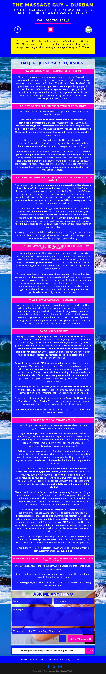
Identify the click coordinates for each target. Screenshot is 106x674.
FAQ (68, 659)
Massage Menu (38, 659)
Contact (77, 659)
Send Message (79, 639)
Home (24, 659)
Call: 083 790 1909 (51, 20)
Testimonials (56, 659)
